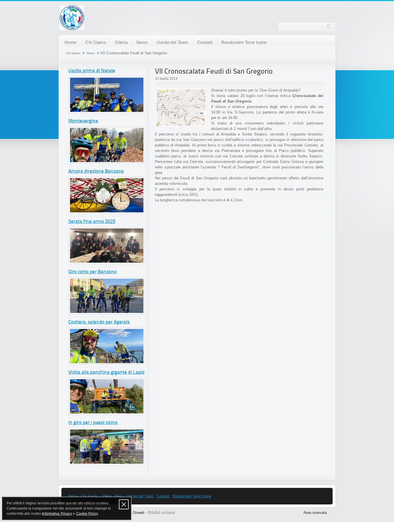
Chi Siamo (95, 42)
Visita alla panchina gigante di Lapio (106, 372)
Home (70, 42)
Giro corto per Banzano (92, 272)
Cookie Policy (87, 514)
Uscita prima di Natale (91, 70)
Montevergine (83, 121)
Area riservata (315, 512)
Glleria (121, 42)
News (142, 42)
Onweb (138, 512)
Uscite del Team (172, 42)
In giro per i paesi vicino (93, 422)
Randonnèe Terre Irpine (244, 42)
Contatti (204, 42)
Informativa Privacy (57, 514)
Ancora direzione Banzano (96, 171)
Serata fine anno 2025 (91, 221)
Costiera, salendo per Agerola (99, 322)
